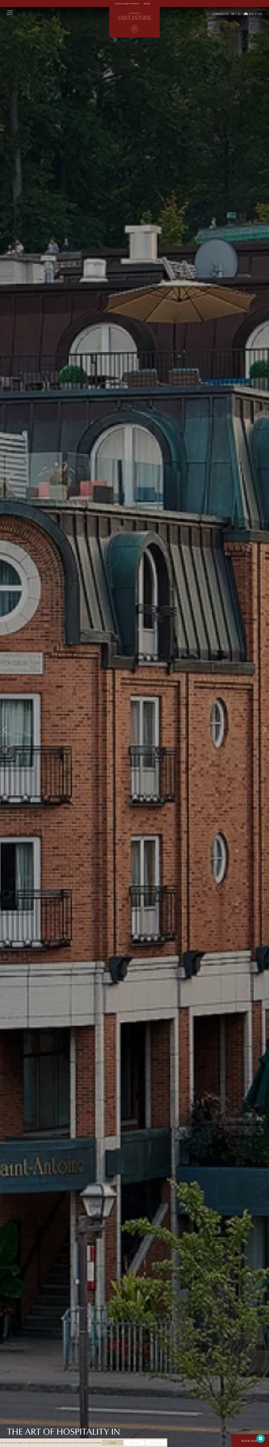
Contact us (220, 14)
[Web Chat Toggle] (260, 1438)
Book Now (250, 1441)
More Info (134, 1442)
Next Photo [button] (263, 730)
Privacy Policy (79, 1442)
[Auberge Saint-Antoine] (134, 22)
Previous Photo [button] (6, 730)
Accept (112, 1442)
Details (147, 3)
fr (233, 14)
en (239, 14)
